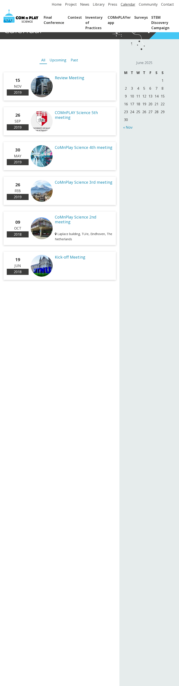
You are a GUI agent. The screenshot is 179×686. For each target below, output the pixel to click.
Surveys (141, 17)
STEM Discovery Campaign (160, 22)
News (84, 4)
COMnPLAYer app (119, 20)
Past (74, 60)
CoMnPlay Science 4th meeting (83, 147)
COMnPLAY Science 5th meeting (76, 115)
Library (99, 4)
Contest (75, 17)
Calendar (128, 4)
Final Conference (54, 20)
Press (112, 4)
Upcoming (58, 60)
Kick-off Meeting (70, 257)
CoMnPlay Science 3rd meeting (83, 182)
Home (57, 4)
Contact (167, 4)
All (43, 60)
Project (71, 4)
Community (148, 4)
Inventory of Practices (93, 22)
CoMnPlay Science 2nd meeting (75, 219)
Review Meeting (69, 77)
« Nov (128, 127)
